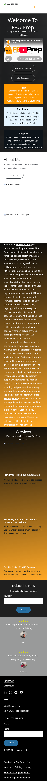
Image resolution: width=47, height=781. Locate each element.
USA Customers (23, 78)
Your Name (8, 596)
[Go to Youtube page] (21, 692)
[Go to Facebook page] (15, 692)
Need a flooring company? (17, 772)
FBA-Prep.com (23, 244)
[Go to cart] (35, 7)
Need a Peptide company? (17, 778)
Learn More (13, 175)
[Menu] (41, 7)
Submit (24, 610)
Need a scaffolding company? (18, 767)
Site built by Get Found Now (17, 762)
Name (6, 729)
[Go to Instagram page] (10, 692)
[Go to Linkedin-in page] (5, 692)
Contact (9, 681)
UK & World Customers (23, 68)
